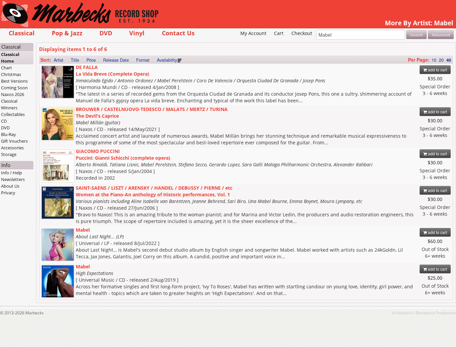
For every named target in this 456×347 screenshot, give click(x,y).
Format (143, 60)
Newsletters (13, 179)
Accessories (12, 148)
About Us (10, 186)
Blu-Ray (8, 134)
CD (4, 121)
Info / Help (11, 173)
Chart (6, 68)
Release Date (116, 60)
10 (434, 60)
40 (448, 60)
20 (441, 60)
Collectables (13, 114)
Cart (278, 33)
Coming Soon (14, 88)
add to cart (437, 69)
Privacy (8, 193)
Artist (58, 60)
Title (75, 60)
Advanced (441, 34)
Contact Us (178, 33)
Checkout (301, 33)
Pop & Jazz (67, 33)
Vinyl (137, 33)
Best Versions (14, 81)
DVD (105, 33)
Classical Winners (9, 104)
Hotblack (404, 312)
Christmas (11, 74)
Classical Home (10, 57)
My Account (253, 33)
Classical (22, 33)
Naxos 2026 (12, 94)
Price (91, 60)
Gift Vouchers (14, 141)
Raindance (425, 312)
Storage (8, 154)
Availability (167, 60)
